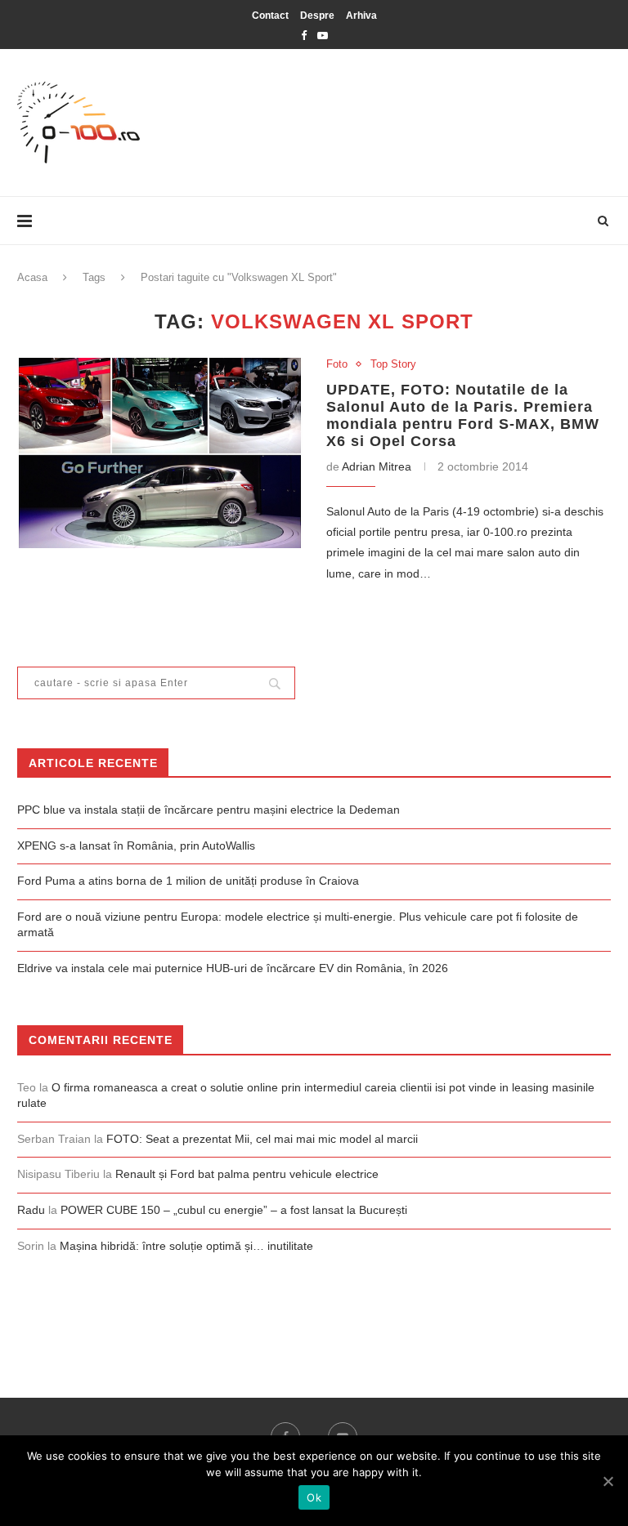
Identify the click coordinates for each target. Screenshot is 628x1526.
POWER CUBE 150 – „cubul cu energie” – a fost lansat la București (234, 1209)
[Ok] (607, 1481)
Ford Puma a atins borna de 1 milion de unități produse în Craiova (188, 880)
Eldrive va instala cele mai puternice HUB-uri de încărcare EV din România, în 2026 (232, 968)
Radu (31, 1209)
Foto (337, 364)
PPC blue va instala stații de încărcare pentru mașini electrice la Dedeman (208, 809)
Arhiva (361, 15)
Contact (270, 15)
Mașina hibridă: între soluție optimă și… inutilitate (186, 1245)
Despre (317, 15)
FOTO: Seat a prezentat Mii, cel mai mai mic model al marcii (262, 1138)
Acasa (32, 277)
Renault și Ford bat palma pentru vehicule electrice (247, 1173)
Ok (314, 1497)
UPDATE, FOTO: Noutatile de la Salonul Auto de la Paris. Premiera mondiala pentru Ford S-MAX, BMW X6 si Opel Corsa (462, 415)
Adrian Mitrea (376, 466)
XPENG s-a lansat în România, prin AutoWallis (136, 845)
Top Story (393, 364)
